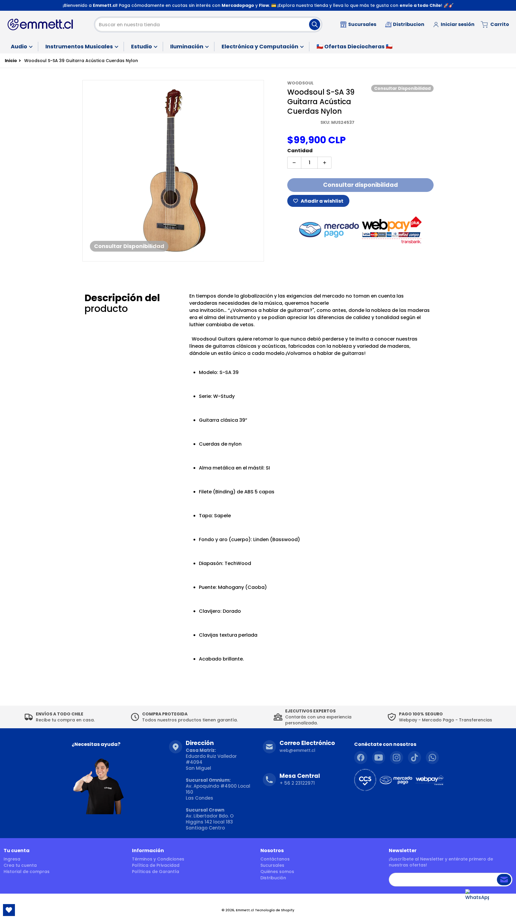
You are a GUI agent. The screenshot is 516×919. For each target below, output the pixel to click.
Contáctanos (275, 859)
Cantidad (300, 150)
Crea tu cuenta (20, 865)
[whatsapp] (432, 757)
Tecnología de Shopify (274, 910)
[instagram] (396, 757)
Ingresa (12, 859)
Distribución (273, 878)
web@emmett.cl (297, 750)
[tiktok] (414, 757)
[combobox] (208, 24)
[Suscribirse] (504, 879)
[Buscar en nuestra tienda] (314, 24)
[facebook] (360, 757)
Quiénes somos (277, 872)
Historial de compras (27, 872)
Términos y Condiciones (158, 859)
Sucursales (272, 865)
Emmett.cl (245, 910)
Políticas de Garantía (155, 872)
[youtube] (378, 757)
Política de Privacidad (155, 865)
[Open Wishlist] (9, 910)
